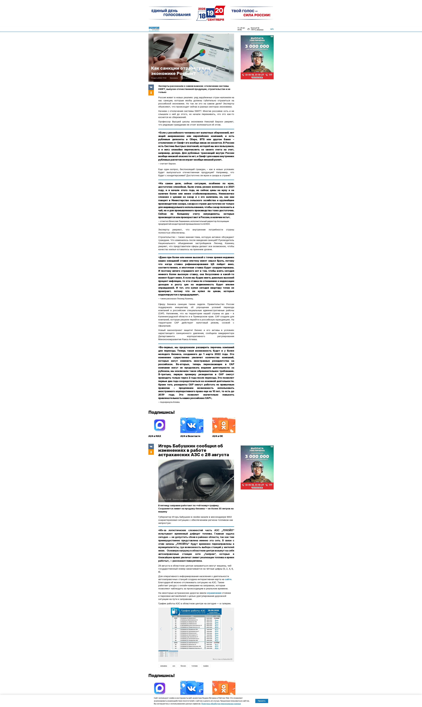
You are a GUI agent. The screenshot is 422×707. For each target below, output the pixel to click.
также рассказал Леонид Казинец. (176, 298)
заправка (163, 666)
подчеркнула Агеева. (170, 402)
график (205, 666)
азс (174, 666)
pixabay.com (190, 78)
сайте (228, 579)
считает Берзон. (168, 163)
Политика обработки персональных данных (221, 704)
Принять (262, 701)
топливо (194, 666)
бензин (183, 666)
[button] (231, 629)
